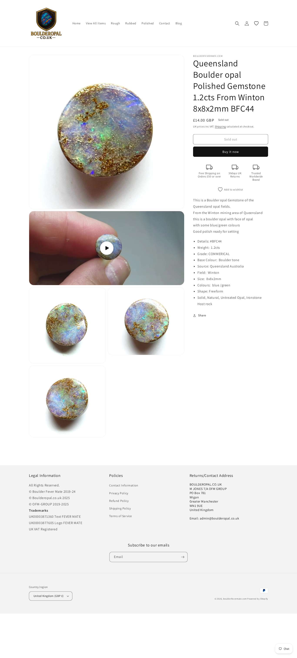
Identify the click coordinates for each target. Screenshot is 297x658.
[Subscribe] (182, 557)
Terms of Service (120, 516)
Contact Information (123, 485)
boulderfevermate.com (235, 598)
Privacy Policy (118, 493)
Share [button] (202, 315)
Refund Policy (118, 501)
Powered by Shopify (257, 598)
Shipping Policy (120, 508)
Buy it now (230, 152)
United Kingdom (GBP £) (48, 596)
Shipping (220, 126)
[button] (237, 23)
